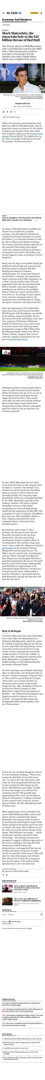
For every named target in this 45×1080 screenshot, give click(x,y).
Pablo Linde (17, 892)
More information (7, 923)
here (30, 928)
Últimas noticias (8, 999)
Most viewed (7, 1034)
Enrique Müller (22, 104)
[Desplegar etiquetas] (41, 914)
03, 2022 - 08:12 (24, 106)
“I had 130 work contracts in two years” (16, 1048)
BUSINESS (5, 30)
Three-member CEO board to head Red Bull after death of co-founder (21, 219)
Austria (4, 914)
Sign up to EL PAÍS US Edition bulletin (17, 871)
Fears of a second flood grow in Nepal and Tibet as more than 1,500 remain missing (22, 1024)
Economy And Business (17, 19)
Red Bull (11, 914)
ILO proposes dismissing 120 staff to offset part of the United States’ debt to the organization (22, 1010)
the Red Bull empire (18, 339)
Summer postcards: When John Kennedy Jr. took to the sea (23, 1039)
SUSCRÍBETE (34, 13)
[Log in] (41, 13)
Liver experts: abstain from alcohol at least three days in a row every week (27, 888)
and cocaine (7, 548)
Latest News (6, 25)
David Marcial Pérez (20, 903)
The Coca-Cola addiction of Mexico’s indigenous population (27, 900)
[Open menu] (3, 13)
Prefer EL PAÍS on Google (12, 117)
